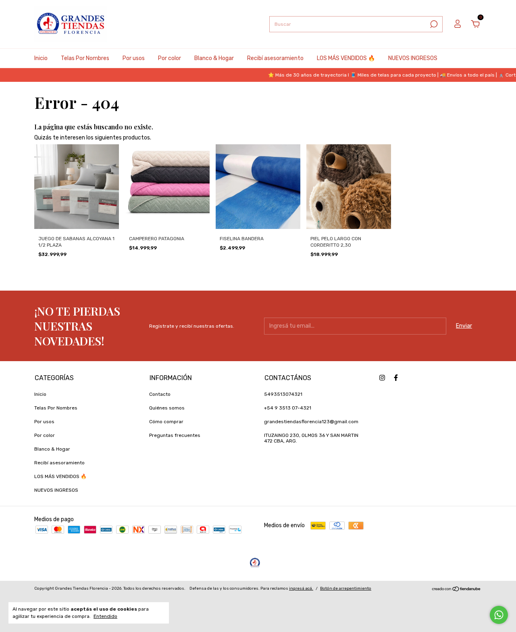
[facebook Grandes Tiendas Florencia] (396, 377)
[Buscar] (433, 24)
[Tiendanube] (456, 589)
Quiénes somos (167, 408)
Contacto (160, 394)
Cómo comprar (166, 421)
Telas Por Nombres (85, 58)
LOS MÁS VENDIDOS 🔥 (346, 58)
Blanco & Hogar (214, 58)
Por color (169, 58)
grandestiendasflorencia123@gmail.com (311, 421)
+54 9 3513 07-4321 (287, 408)
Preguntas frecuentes (174, 435)
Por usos (134, 58)
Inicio (41, 58)
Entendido (105, 616)
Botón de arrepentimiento (345, 588)
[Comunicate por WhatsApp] (499, 615)
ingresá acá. (301, 588)
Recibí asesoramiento (275, 58)
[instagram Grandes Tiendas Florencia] (382, 377)
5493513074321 (283, 394)
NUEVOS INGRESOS (412, 58)
